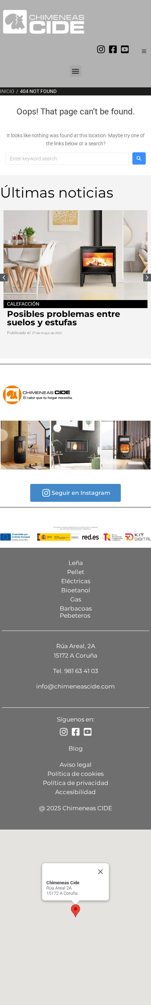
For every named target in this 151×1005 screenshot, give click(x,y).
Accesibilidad (75, 792)
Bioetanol (75, 590)
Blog (75, 748)
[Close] (100, 871)
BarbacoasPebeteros (76, 612)
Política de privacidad (76, 782)
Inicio (7, 91)
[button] (75, 71)
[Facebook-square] (113, 49)
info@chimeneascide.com (75, 686)
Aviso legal (76, 764)
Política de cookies (75, 773)
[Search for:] (67, 159)
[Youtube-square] (125, 49)
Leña (75, 562)
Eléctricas (75, 581)
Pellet (75, 571)
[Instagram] (101, 49)
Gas (75, 599)
